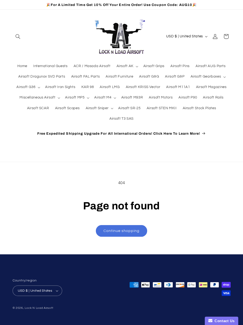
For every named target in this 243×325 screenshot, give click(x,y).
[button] (18, 36)
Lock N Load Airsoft (39, 308)
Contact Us (223, 321)
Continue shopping (121, 231)
